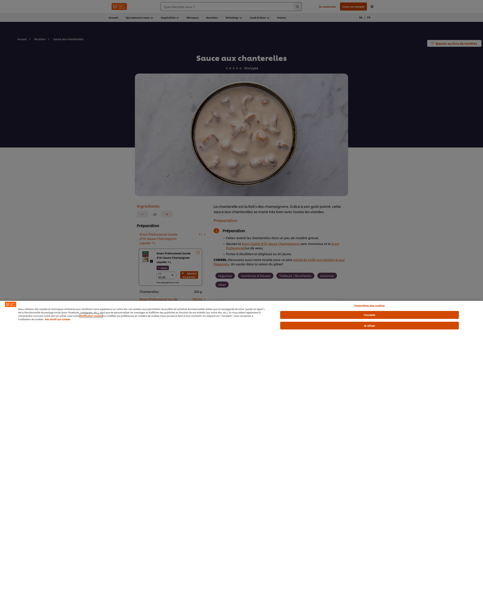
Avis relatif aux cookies (57, 319)
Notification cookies (91, 315)
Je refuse (369, 325)
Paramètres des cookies (369, 305)
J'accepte (369, 314)
